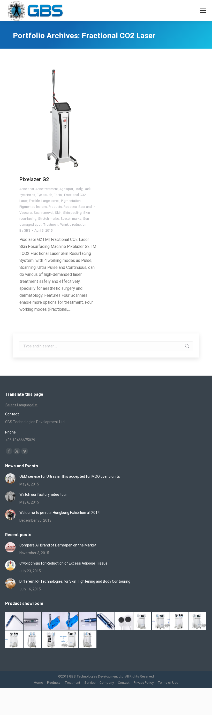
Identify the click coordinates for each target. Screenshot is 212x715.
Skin (58, 213)
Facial (58, 195)
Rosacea (70, 207)
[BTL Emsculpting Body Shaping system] (179, 621)
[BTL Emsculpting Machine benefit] (142, 621)
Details (65, 118)
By (25, 230)
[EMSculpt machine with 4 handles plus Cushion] (69, 639)
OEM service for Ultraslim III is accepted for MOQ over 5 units (69, 476)
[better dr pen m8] (14, 621)
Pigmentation (71, 201)
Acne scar (26, 189)
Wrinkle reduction (73, 224)
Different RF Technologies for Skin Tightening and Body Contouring (74, 581)
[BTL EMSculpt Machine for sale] (197, 621)
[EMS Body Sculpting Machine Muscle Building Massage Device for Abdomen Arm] (88, 639)
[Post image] (10, 478)
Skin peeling (72, 213)
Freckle (34, 201)
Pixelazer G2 (34, 179)
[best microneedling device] (69, 621)
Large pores (50, 201)
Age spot (66, 189)
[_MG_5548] (51, 621)
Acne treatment (46, 189)
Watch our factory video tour (43, 494)
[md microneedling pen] (88, 621)
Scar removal (43, 213)
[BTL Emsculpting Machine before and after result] (161, 621)
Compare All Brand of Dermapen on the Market (57, 545)
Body (78, 189)
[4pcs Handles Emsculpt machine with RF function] (14, 639)
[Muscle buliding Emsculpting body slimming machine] (51, 639)
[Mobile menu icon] (203, 10)
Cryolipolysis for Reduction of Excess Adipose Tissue (63, 563)
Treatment (51, 224)
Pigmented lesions (33, 207)
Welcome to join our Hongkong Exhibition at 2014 (59, 513)
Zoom (51, 118)
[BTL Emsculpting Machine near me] (124, 621)
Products (55, 207)
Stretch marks (48, 218)
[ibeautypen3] (106, 621)
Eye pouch (44, 195)
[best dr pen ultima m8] (33, 621)
